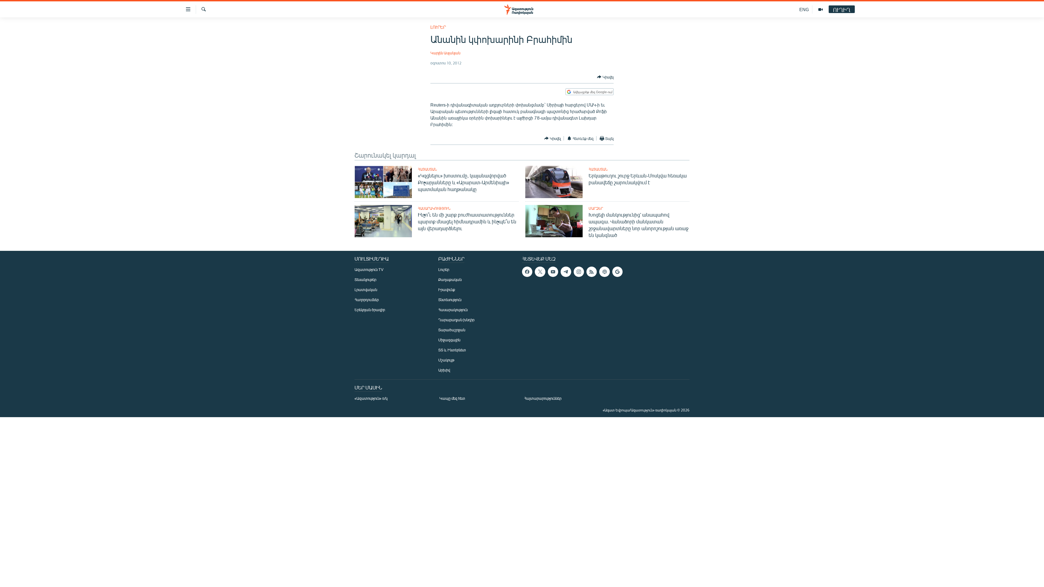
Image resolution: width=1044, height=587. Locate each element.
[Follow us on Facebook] (527, 272)
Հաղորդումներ (367, 299)
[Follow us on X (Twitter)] (540, 272)
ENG (804, 9)
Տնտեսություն (449, 299)
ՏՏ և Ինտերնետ (452, 350)
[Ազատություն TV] (820, 9)
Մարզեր (596, 208)
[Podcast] (604, 272)
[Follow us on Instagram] (579, 272)
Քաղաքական (450, 279)
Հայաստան (427, 169)
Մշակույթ (446, 360)
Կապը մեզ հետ (452, 398)
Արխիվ (444, 370)
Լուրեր (438, 27)
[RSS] (591, 272)
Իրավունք (446, 289)
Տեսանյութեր (365, 279)
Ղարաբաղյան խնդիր (456, 319)
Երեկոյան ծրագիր (370, 309)
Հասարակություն (434, 208)
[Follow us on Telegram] (566, 272)
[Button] (605, 77)
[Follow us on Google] (617, 272)
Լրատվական (366, 289)
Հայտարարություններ (542, 398)
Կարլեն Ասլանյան (445, 53)
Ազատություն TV (369, 269)
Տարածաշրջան (451, 329)
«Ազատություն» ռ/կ (371, 398)
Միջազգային (449, 340)
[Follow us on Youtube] (553, 272)
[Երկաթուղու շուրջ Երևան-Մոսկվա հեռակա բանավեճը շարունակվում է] (554, 182)
